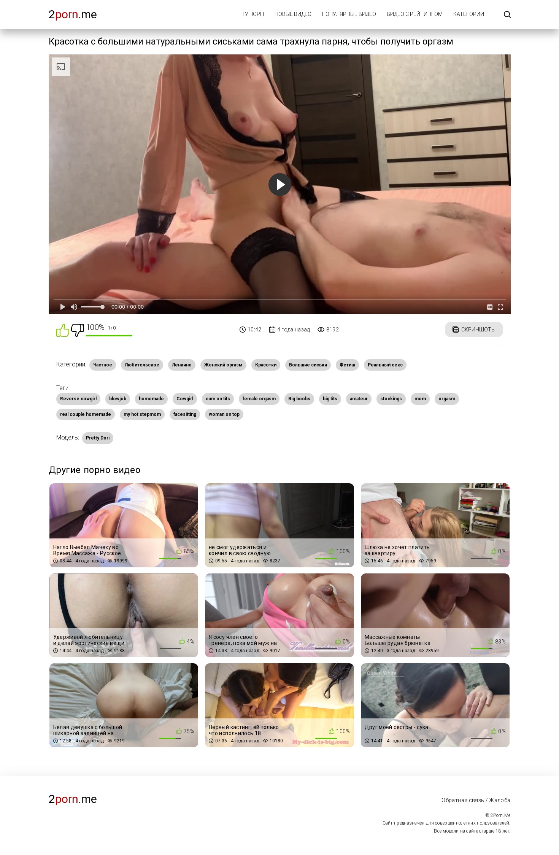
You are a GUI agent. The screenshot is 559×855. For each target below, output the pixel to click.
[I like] (62, 330)
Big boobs (299, 398)
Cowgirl (184, 398)
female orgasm (259, 398)
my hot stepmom (142, 414)
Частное (102, 365)
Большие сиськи (308, 365)
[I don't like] (77, 330)
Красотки (265, 365)
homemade (151, 398)
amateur (359, 398)
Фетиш (347, 365)
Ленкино (182, 365)
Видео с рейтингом (415, 14)
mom (420, 398)
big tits (330, 398)
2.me (73, 14)
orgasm (446, 398)
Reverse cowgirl (78, 398)
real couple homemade (85, 414)
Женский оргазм (223, 365)
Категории (468, 14)
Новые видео (293, 14)
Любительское (142, 365)
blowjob (117, 398)
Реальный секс (385, 365)
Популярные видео (349, 14)
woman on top (224, 414)
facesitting (184, 414)
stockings (391, 398)
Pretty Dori (98, 438)
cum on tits (218, 398)
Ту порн (252, 14)
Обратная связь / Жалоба (475, 800)
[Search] (507, 15)
